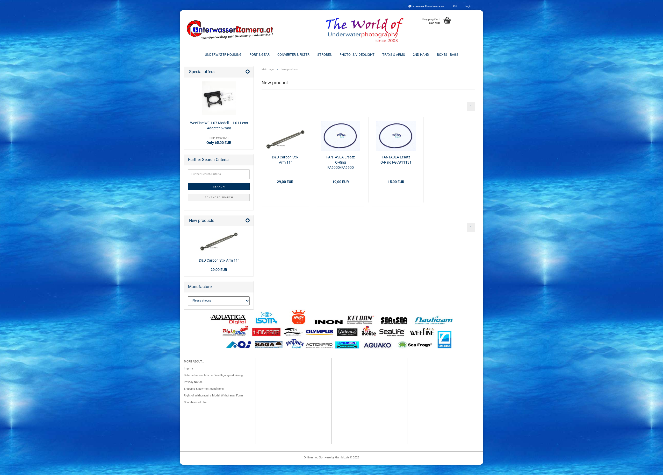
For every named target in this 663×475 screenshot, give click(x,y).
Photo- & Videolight (357, 55)
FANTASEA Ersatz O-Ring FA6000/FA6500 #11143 (340, 162)
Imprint (188, 368)
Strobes (324, 55)
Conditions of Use (195, 402)
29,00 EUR (219, 270)
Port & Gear (259, 55)
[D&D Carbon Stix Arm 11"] (218, 241)
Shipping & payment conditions (204, 388)
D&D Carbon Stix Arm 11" (285, 159)
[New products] (248, 221)
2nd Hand (421, 55)
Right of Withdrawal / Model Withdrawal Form (213, 395)
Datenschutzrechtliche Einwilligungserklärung (213, 375)
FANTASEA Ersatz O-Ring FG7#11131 (396, 159)
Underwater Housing (223, 55)
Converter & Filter (293, 55)
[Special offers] (248, 72)
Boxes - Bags (447, 55)
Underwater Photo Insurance (427, 6)
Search (219, 186)
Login (467, 6)
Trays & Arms (393, 55)
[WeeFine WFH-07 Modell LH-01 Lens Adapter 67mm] (219, 98)
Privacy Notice (193, 382)
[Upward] (649, 468)
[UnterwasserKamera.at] (230, 29)
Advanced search (219, 197)
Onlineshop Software (317, 457)
